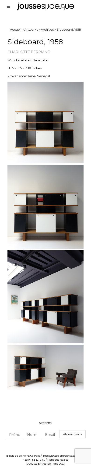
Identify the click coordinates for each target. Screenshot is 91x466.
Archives (47, 29)
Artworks (31, 29)
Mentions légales (57, 459)
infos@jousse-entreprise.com (60, 455)
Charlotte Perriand (29, 52)
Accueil (15, 29)
